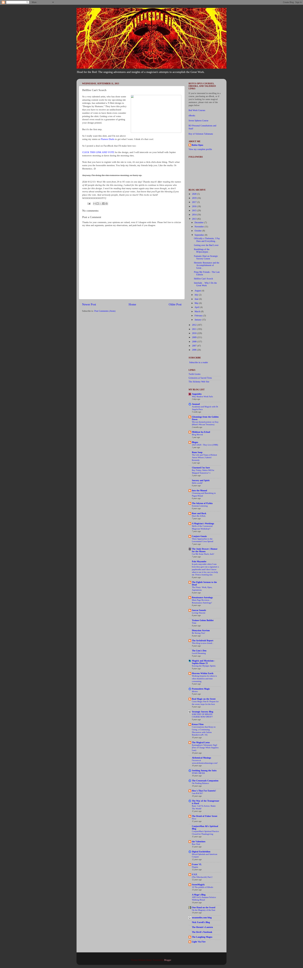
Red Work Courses (197, 110)
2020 (194, 194)
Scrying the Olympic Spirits (204, 666)
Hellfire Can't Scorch (203, 278)
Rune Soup (197, 452)
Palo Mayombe (199, 561)
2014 (194, 214)
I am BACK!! (197, 793)
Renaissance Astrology (202, 597)
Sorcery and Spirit (201, 480)
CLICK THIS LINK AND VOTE (98, 152)
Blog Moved (197, 435)
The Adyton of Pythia (202, 503)
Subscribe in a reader (198, 362)
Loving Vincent (198, 613)
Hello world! (197, 483)
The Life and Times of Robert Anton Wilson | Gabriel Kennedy (204, 457)
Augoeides (197, 394)
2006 (194, 350)
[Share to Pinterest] (106, 203)
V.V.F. (195, 874)
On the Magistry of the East (203, 910)
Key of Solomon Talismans (201, 134)
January (198, 320)
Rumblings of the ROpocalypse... (202, 250)
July (197, 295)
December (199, 222)
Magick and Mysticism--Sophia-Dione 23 (203, 662)
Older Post (175, 304)
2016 (194, 206)
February (199, 315)
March (198, 311)
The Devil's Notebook (202, 932)
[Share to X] (100, 203)
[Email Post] (88, 203)
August (198, 290)
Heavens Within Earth (202, 673)
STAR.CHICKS (198, 773)
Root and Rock (199, 513)
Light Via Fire (198, 942)
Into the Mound (199, 490)
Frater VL (197, 864)
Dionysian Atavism (201, 630)
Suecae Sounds (199, 610)
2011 (194, 329)
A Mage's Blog (198, 895)
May (197, 303)
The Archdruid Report (202, 640)
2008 (194, 341)
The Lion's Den (199, 650)
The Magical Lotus (201, 742)
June (197, 299)
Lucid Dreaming (199, 653)
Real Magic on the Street (204, 699)
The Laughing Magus (202, 937)
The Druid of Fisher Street (204, 816)
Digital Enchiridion (201, 851)
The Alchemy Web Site (199, 382)
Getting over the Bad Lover (206, 245)
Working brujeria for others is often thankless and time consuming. (204, 678)
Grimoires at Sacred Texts (200, 378)
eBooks (192, 115)
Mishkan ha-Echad (201, 432)
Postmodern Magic (201, 689)
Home (132, 304)
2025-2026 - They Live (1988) (205, 445)
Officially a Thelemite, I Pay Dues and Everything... (207, 239)
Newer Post (89, 304)
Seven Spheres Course (198, 120)
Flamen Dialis (107, 139)
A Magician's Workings (203, 523)
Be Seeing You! (198, 633)
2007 (194, 346)
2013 (194, 219)
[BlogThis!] (97, 203)
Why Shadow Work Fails (202, 396)
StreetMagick (198, 884)
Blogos (195, 442)
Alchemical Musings (201, 758)
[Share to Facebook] (103, 203)
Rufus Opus (197, 145)
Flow (194, 819)
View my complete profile (200, 149)
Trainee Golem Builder (203, 620)
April (197, 307)
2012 (194, 325)
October (198, 231)
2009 (194, 337)
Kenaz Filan (198, 724)
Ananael (196, 404)
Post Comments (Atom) (105, 311)
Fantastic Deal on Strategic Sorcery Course (206, 257)
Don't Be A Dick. (199, 516)
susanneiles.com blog (202, 917)
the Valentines (198, 841)
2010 (194, 333)
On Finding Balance (200, 783)
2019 (194, 198)
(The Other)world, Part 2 (202, 877)
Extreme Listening (200, 506)
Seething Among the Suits (204, 770)
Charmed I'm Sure (201, 467)
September (200, 235)
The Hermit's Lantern (202, 927)
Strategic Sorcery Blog (202, 712)
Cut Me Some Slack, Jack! (203, 554)
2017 (194, 202)
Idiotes (195, 691)
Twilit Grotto (194, 374)
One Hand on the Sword (203, 907)
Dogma (195, 867)
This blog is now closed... (203, 643)
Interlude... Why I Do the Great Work (205, 284)
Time (194, 623)
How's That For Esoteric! (204, 791)
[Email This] (94, 203)
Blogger (167, 960)
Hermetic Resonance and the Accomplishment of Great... (206, 265)
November (200, 226)
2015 (194, 210)
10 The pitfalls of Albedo (202, 887)
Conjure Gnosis (199, 536)
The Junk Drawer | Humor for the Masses (204, 550)
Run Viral (196, 844)
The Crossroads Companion (205, 780)
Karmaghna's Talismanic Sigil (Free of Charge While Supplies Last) (205, 747)
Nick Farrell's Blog (201, 922)
